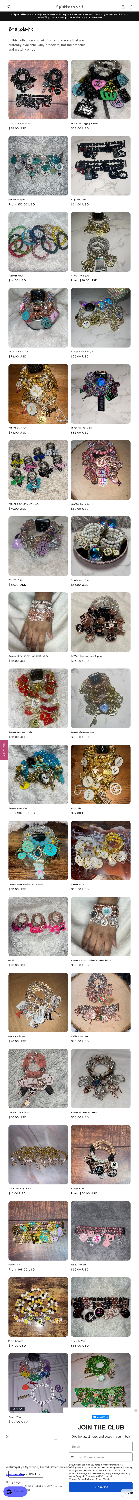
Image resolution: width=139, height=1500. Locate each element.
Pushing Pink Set (78, 1264)
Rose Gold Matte (78, 1341)
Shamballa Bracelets (17, 275)
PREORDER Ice (15, 580)
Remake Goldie (77, 884)
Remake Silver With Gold (82, 351)
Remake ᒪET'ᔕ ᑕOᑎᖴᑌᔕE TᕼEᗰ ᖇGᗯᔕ (91, 960)
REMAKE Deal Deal (79, 1036)
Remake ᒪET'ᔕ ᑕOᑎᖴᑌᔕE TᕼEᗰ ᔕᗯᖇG (28, 656)
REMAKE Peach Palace (18, 1112)
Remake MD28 (77, 1188)
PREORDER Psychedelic (82, 427)
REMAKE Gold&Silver (17, 427)
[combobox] (75, 1457)
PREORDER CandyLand (18, 351)
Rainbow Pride (14, 1417)
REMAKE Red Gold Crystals (20, 732)
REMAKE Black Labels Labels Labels (24, 504)
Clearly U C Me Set (16, 1036)
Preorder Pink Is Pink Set (83, 504)
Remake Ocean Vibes (17, 808)
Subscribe (101, 1487)
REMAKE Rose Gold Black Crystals (86, 656)
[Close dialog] (136, 1410)
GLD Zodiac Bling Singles (19, 1188)
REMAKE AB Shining (80, 275)
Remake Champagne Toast (83, 732)
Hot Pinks (12, 960)
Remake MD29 (15, 1264)
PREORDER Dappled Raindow (84, 123)
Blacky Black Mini (78, 199)
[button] (9, 6)
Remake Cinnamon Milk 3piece (84, 1112)
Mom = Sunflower (15, 1341)
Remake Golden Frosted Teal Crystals (25, 884)
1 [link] (55, 1437)
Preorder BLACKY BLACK (19, 123)
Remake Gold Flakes (80, 580)
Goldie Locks (76, 808)
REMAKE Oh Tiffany (17, 199)
